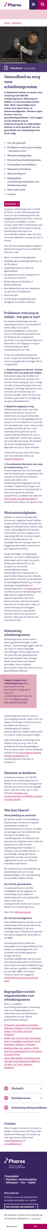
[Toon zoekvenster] (42, 5)
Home (7, 23)
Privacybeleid (12, 1176)
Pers (23, 1182)
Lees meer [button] (36, 1218)
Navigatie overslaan (11, 2)
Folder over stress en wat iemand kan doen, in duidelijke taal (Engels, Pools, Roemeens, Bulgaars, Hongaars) (22, 1041)
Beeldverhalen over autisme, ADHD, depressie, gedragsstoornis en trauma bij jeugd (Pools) (23, 1051)
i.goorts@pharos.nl (13, 1140)
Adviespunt (12, 1182)
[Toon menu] (33, 5)
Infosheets (16, 23)
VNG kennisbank (23, 912)
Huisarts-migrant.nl (13, 458)
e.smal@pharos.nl (13, 1143)
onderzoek (31, 588)
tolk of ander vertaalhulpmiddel (19, 498)
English (32, 1182)
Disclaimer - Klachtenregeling (21, 1179)
